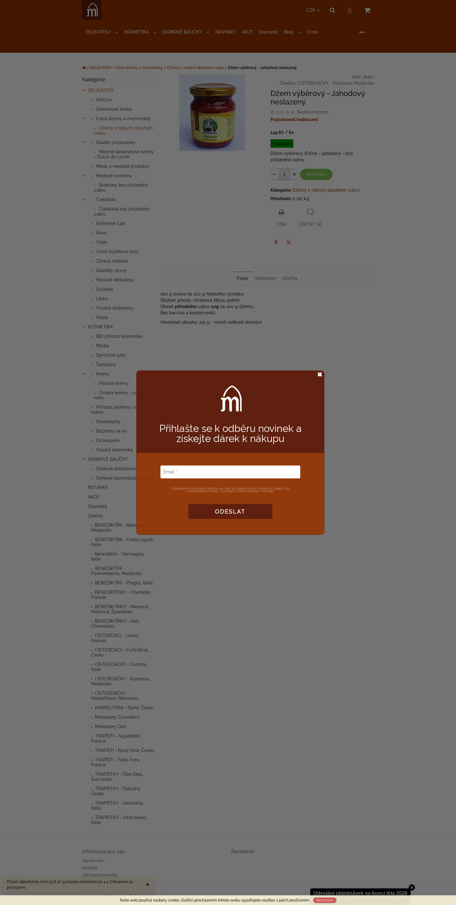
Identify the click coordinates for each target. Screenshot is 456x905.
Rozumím (325, 900)
